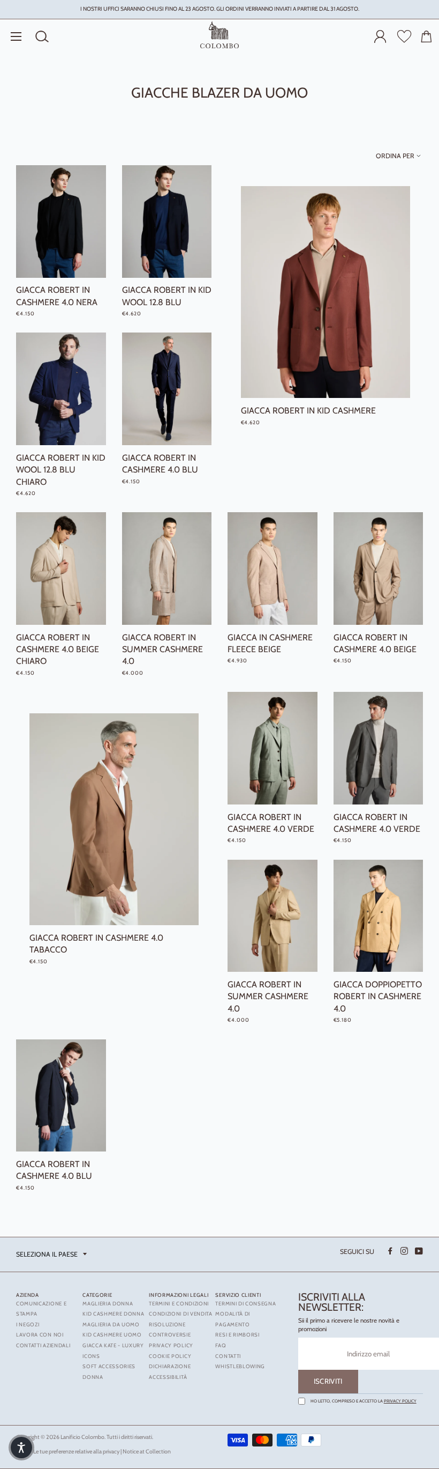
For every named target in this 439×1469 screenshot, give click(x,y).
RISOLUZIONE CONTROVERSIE (170, 1330)
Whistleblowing (240, 1366)
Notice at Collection (147, 1451)
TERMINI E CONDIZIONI (179, 1303)
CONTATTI (227, 1356)
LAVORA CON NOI (40, 1335)
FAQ (220, 1345)
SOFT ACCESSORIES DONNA (108, 1371)
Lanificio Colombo (82, 1437)
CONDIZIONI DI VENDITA (180, 1314)
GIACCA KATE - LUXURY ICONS (113, 1350)
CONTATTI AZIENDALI (43, 1345)
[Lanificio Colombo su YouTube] (418, 1251)
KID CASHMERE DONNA (113, 1314)
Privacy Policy (400, 1401)
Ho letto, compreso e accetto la (364, 1401)
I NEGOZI (27, 1324)
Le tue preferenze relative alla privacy (76, 1451)
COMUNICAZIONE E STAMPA (41, 1309)
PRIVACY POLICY (171, 1345)
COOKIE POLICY (170, 1356)
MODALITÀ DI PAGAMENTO (232, 1319)
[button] (21, 1447)
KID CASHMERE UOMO (112, 1335)
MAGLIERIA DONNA (107, 1303)
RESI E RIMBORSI (237, 1335)
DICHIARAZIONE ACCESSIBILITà (170, 1371)
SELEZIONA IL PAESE (47, 1254)
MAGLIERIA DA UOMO (111, 1324)
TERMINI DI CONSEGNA (245, 1303)
